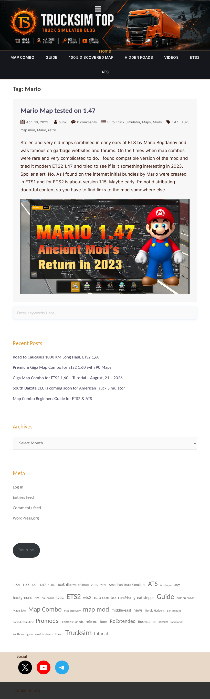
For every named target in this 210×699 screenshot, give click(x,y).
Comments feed (27, 508)
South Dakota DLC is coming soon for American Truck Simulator (69, 388)
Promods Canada (71, 622)
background (22, 598)
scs (154, 622)
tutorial (101, 634)
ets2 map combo (99, 597)
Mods (157, 122)
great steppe (143, 598)
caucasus (48, 598)
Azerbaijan (166, 585)
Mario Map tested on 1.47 (58, 111)
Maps (146, 122)
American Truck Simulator (127, 585)
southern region (23, 634)
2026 (103, 585)
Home (105, 51)
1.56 (34, 585)
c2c (37, 598)
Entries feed (23, 497)
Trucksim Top (105, 25)
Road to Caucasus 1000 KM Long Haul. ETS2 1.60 (56, 357)
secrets (163, 622)
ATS (105, 72)
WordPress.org (26, 518)
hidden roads (139, 57)
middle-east (121, 610)
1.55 (25, 585)
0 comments (87, 122)
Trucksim (78, 633)
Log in (18, 487)
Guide (52, 57)
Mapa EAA (19, 610)
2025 (94, 585)
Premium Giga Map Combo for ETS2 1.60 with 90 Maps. (62, 367)
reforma (92, 622)
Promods (47, 621)
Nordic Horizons (155, 610)
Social (22, 656)
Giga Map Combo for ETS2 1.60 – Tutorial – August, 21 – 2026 (68, 378)
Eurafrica (124, 598)
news (138, 610)
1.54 (16, 585)
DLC (60, 597)
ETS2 (195, 57)
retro (52, 130)
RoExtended (123, 621)
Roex (104, 622)
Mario (41, 130)
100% (51, 585)
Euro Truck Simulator (123, 122)
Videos (171, 57)
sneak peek (176, 622)
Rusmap (144, 622)
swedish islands (43, 634)
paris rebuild (174, 611)
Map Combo (22, 57)
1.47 (174, 122)
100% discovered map (91, 57)
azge (177, 585)
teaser (59, 634)
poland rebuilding (23, 622)
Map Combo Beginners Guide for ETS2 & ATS (52, 399)
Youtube (26, 550)
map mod (27, 130)
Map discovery (72, 611)
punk (63, 122)
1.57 (42, 585)
